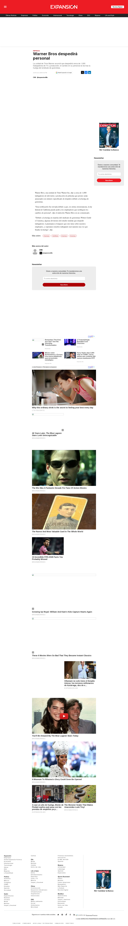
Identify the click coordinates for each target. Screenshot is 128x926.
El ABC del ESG (63, 859)
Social (33, 903)
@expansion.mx (66, 914)
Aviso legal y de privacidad (43, 923)
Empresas (24, 15)
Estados (7, 886)
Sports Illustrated (64, 877)
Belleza (6, 903)
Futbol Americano (64, 882)
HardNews (55, 236)
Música (33, 880)
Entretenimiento (36, 874)
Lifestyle (61, 888)
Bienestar (61, 903)
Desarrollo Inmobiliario (39, 890)
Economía (45, 15)
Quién (6, 894)
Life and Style (109, 15)
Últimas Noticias (11, 15)
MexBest (61, 894)
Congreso (7, 882)
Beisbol (60, 880)
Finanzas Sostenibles (65, 855)
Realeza (7, 897)
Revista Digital (117, 7)
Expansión (7, 856)
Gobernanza (35, 905)
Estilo (33, 873)
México (6, 880)
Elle (32, 859)
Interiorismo (35, 895)
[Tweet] (82, 72)
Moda (6, 901)
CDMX (6, 884)
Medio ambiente (37, 901)
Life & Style (35, 871)
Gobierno (7, 878)
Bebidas (61, 897)
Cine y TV (34, 878)
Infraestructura (36, 892)
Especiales (62, 873)
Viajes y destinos (64, 899)
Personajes (62, 901)
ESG (88, 15)
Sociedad (7, 890)
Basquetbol (62, 884)
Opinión (7, 888)
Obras (80, 15)
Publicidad (16, 923)
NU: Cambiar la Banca (109, 150)
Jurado (60, 907)
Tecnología (70, 15)
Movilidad (34, 907)
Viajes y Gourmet (10, 905)
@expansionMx (42, 77)
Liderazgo (61, 869)
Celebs (33, 865)
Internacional (57, 15)
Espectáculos (9, 896)
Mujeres (97, 15)
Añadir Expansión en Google (65, 72)
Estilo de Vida (63, 905)
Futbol (60, 878)
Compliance (26, 923)
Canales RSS (59, 923)
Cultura (33, 855)
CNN (40, 250)
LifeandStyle (8, 873)
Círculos (7, 899)
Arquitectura (35, 893)
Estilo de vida (36, 867)
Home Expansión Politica (13, 859)
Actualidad (61, 867)
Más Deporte (62, 886)
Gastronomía (62, 895)
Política (34, 15)
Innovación (62, 857)
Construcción (35, 888)
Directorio (70, 923)
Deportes (34, 876)
